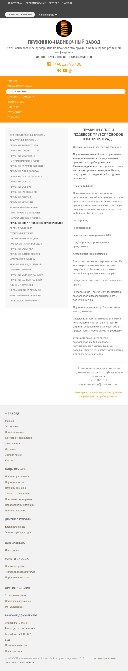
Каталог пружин (17, 91)
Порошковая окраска (17, 577)
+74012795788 (66, 64)
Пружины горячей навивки (26, 166)
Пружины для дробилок (24, 171)
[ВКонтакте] (59, 70)
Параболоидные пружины (25, 217)
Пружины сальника (21, 248)
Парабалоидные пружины (19, 504)
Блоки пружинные (21, 228)
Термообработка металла (20, 571)
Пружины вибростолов (24, 145)
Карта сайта (27, 662)
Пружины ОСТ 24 (20, 181)
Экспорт (54, 3)
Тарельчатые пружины (24, 207)
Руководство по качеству (20, 628)
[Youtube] (65, 70)
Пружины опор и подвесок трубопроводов (36, 223)
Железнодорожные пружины (28, 135)
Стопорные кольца (21, 233)
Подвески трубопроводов (26, 243)
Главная (12, 81)
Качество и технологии (22, 96)
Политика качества (16, 645)
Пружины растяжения (23, 191)
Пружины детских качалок (26, 274)
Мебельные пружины (22, 259)
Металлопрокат (14, 606)
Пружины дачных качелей (26, 279)
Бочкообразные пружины (25, 295)
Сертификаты (15, 112)
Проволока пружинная (24, 300)
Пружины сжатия (20, 197)
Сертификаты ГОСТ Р (17, 622)
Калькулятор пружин (20, 14)
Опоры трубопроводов (24, 238)
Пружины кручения (21, 202)
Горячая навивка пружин (25, 160)
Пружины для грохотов (24, 150)
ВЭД (7, 639)
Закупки (67, 3)
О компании (11, 426)
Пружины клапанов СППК (25, 254)
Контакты (13, 117)
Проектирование (36, 3)
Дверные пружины (21, 269)
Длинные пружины (21, 285)
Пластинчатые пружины (25, 212)
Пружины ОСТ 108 (20, 186)
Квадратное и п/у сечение (26, 264)
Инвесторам (15, 3)
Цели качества (13, 651)
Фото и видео (16, 101)
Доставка (13, 106)
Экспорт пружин (14, 454)
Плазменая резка (14, 566)
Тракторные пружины (23, 140)
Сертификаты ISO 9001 (18, 634)
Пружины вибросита (22, 155)
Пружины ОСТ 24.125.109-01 (26, 176)
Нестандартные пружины (25, 290)
